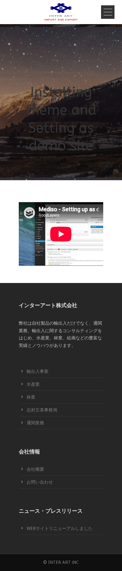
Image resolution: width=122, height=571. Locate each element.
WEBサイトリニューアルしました (60, 528)
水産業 (33, 384)
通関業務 (35, 422)
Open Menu (107, 12)
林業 (31, 397)
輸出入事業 (37, 371)
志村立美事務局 (42, 409)
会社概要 (35, 469)
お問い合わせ (40, 482)
